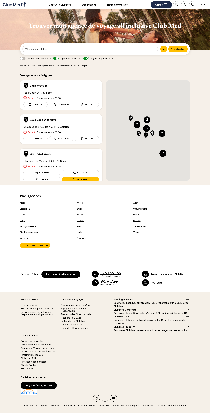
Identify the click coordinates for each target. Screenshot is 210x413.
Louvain (80, 220)
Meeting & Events (123, 299)
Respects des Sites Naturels (76, 314)
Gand (22, 214)
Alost (22, 203)
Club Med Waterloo (43, 119)
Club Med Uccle (40, 154)
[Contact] (192, 4)
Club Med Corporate (125, 310)
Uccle (79, 232)
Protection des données (33, 361)
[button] (130, 118)
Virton (136, 232)
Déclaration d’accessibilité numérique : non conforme (126, 405)
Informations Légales (35, 405)
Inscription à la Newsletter (61, 274)
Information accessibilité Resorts (38, 351)
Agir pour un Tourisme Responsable (73, 309)
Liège (22, 220)
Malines (136, 220)
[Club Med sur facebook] (105, 398)
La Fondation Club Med (73, 321)
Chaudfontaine (140, 209)
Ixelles (80, 214)
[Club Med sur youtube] (113, 398)
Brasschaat (25, 209)
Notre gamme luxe (117, 4)
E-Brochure (27, 368)
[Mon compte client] (184, 4)
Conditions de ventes (32, 341)
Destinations (89, 4)
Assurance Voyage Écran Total (37, 348)
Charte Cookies (29, 365)
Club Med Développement (75, 328)
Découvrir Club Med (60, 4)
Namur (80, 226)
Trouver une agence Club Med (37, 308)
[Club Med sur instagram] (96, 398)
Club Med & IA (28, 358)
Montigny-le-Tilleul (28, 226)
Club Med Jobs (122, 316)
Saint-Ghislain (139, 226)
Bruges (80, 209)
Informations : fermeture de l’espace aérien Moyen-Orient (37, 313)
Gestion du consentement (172, 405)
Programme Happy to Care (75, 305)
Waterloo (24, 238)
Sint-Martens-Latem (29, 232)
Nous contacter (29, 305)
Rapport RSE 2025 (71, 317)
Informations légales (32, 354)
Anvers (80, 203)
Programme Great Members (36, 344)
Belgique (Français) (36, 385)
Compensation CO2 (71, 324)
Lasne (136, 214)
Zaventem (81, 238)
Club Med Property (124, 327)
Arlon (135, 203)
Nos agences (30, 196)
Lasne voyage (38, 85)
